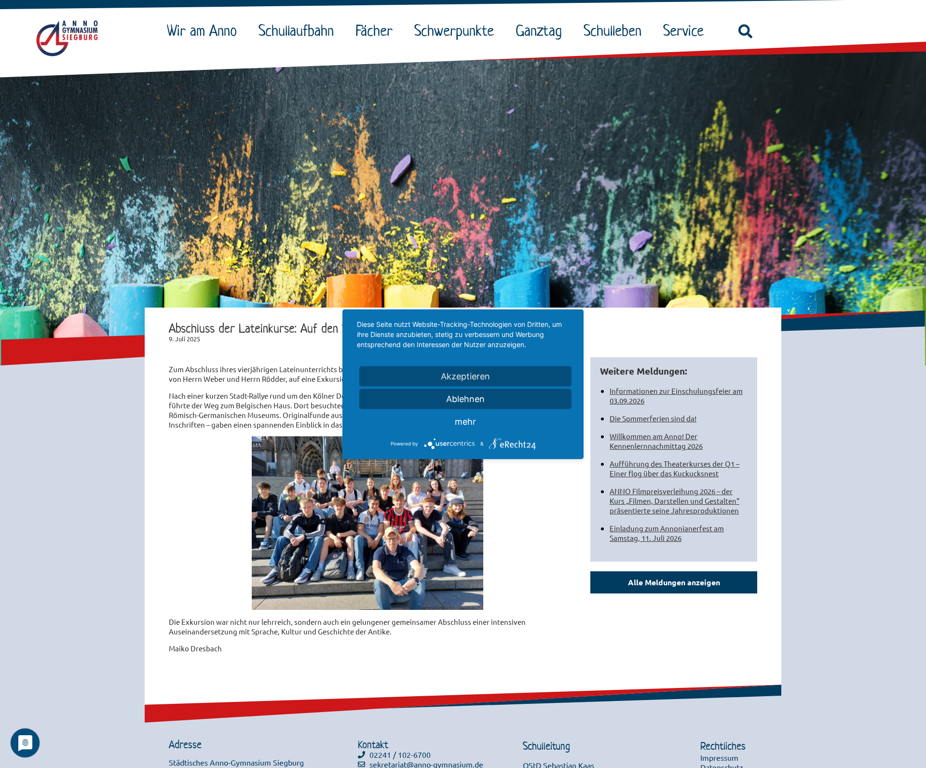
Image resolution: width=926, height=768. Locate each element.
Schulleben (612, 30)
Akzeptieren (465, 376)
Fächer (374, 30)
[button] (745, 32)
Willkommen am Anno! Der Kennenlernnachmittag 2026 (656, 440)
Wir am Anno (202, 30)
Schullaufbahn (296, 30)
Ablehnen (465, 398)
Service (683, 30)
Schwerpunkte (454, 30)
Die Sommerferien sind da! (653, 418)
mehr (465, 421)
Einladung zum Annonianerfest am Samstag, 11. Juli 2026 (667, 533)
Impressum (719, 757)
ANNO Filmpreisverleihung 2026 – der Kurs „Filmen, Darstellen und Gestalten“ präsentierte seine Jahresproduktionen (674, 500)
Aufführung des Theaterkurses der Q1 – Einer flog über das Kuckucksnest (674, 468)
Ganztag (539, 30)
